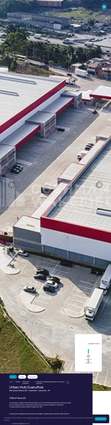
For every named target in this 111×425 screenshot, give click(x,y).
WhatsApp (88, 386)
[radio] (13, 376)
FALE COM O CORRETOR (88, 397)
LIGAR (88, 392)
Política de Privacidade (33, 418)
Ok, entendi (101, 419)
